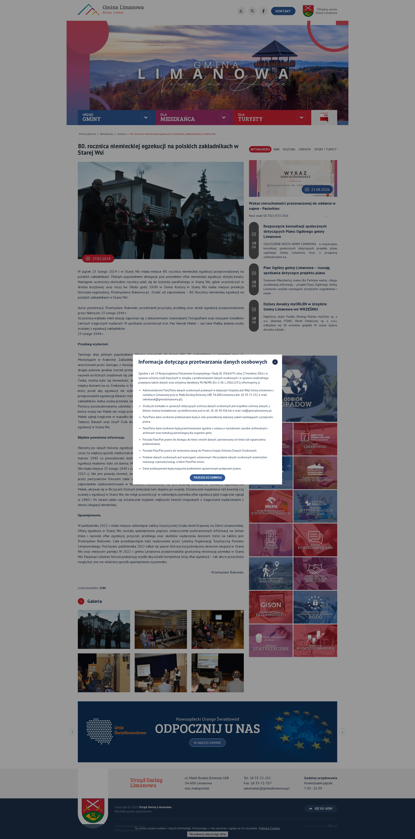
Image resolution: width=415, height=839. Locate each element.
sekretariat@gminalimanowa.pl (162, 399)
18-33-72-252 (249, 395)
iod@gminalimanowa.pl (256, 410)
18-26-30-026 (219, 410)
